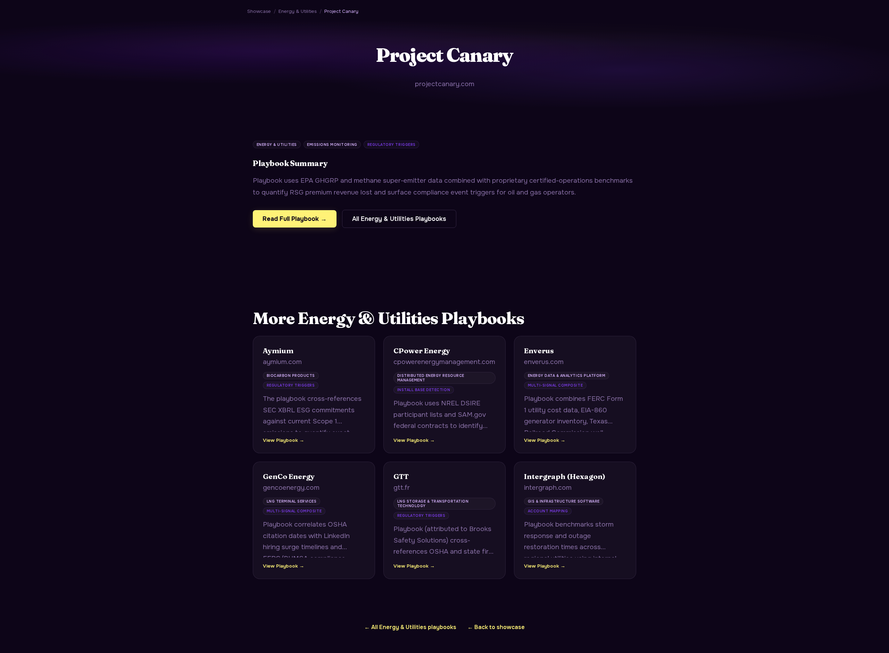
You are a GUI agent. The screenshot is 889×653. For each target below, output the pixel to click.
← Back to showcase (496, 627)
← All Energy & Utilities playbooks (410, 627)
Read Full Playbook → (295, 219)
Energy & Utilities (298, 11)
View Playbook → (283, 440)
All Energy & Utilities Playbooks (399, 219)
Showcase (259, 11)
